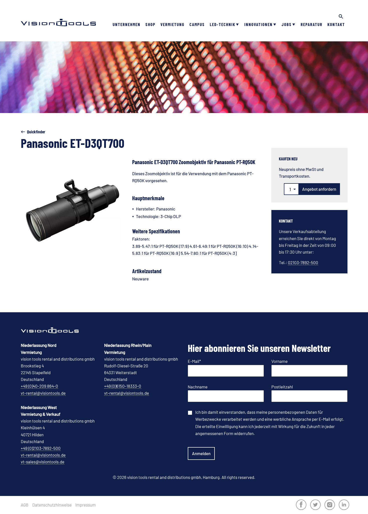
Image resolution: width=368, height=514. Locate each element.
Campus (197, 24)
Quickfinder (36, 131)
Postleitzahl (282, 386)
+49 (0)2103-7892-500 (41, 448)
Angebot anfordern (319, 188)
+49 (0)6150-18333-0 (122, 385)
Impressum (85, 505)
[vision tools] (58, 15)
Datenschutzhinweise (52, 505)
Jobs (287, 24)
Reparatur (311, 24)
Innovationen (258, 24)
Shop (150, 24)
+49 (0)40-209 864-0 (39, 385)
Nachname (198, 386)
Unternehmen (126, 24)
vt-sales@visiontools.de (42, 461)
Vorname (279, 361)
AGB (25, 505)
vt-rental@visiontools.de (43, 392)
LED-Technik (222, 24)
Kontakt (336, 24)
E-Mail (194, 361)
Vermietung (172, 24)
